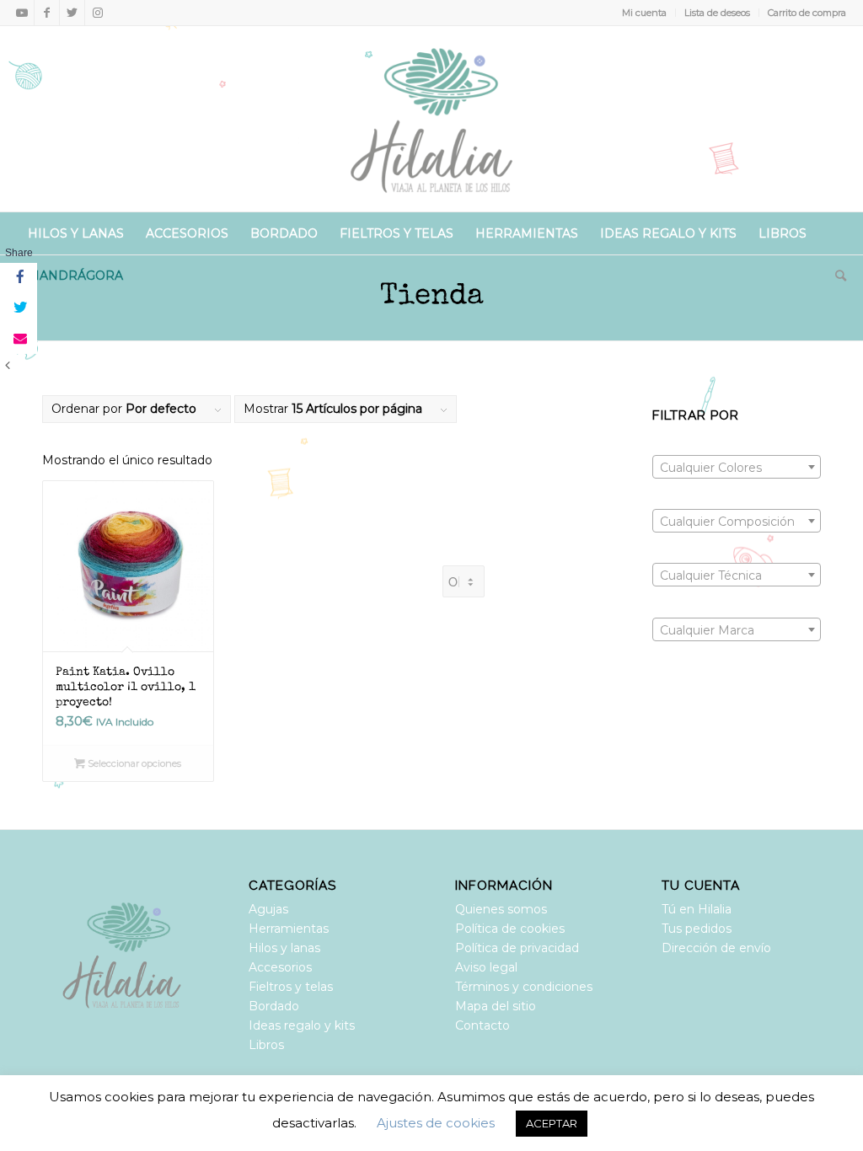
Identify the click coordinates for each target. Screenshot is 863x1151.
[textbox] (736, 467)
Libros (266, 1044)
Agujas (268, 909)
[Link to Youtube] (21, 12)
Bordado (274, 1006)
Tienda (432, 297)
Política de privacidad (517, 948)
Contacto (482, 1025)
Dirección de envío (716, 948)
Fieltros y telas (291, 986)
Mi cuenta (644, 13)
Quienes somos (501, 909)
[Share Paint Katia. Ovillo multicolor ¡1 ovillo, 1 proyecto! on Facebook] (18, 278)
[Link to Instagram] (97, 12)
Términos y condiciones (523, 986)
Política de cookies (510, 928)
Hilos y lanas (284, 948)
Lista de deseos (717, 13)
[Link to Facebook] (47, 12)
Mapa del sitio (495, 1006)
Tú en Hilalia (697, 909)
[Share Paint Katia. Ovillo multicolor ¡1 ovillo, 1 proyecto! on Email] (18, 339)
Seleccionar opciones (133, 763)
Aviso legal (486, 967)
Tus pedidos (697, 928)
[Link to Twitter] (72, 12)
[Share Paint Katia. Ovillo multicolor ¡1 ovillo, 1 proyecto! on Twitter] (18, 308)
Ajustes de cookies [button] (436, 1123)
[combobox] (736, 467)
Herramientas (289, 928)
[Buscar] (835, 275)
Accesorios (280, 967)
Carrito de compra (807, 13)
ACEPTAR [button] (551, 1123)
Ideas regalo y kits (302, 1025)
